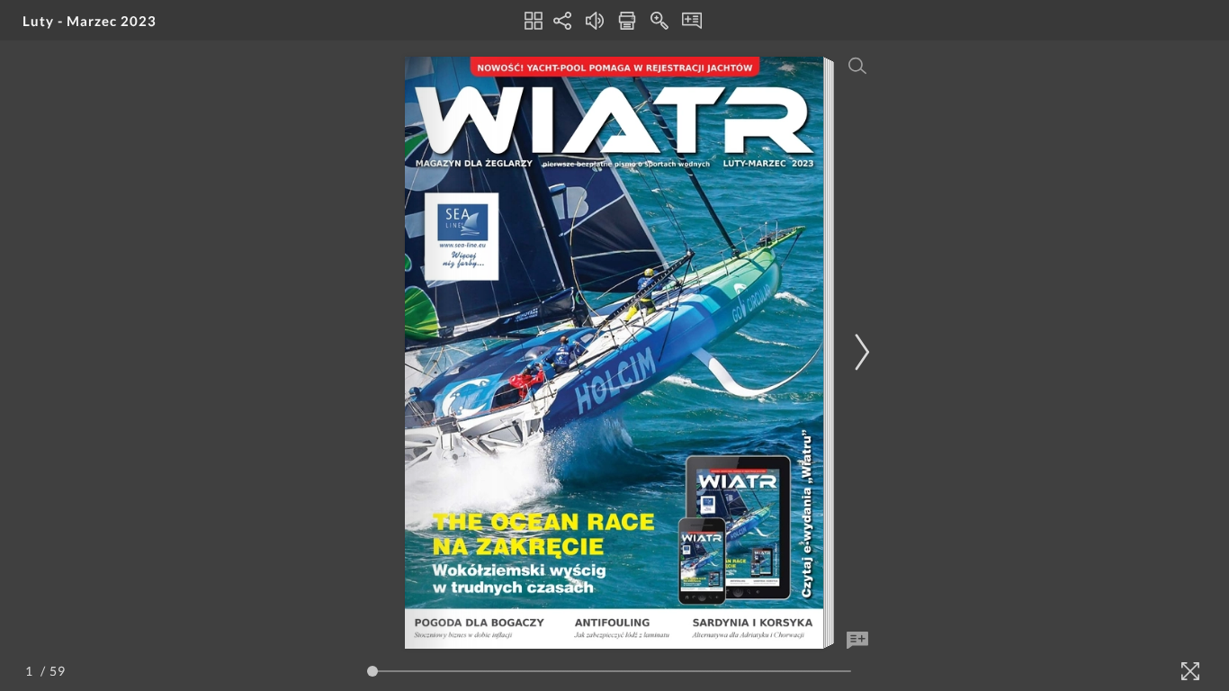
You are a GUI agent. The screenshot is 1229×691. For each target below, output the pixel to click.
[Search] (857, 65)
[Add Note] (857, 640)
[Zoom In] (659, 20)
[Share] (562, 20)
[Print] (627, 20)
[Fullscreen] (1190, 671)
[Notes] (691, 20)
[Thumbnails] (533, 20)
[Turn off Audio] (594, 20)
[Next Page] (859, 352)
